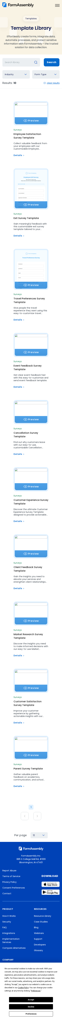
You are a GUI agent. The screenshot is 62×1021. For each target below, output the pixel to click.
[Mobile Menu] (57, 5)
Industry (9, 74)
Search (51, 62)
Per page (20, 835)
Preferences (31, 1014)
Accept (31, 1000)
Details (18, 155)
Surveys (18, 129)
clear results (53, 83)
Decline (31, 1007)
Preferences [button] (35, 991)
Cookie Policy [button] (23, 988)
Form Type (40, 74)
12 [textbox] (34, 835)
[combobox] (16, 74)
